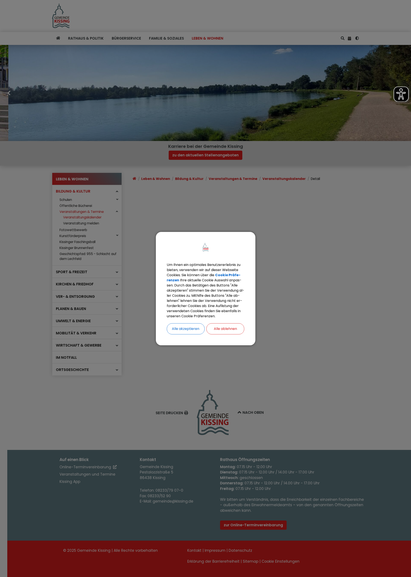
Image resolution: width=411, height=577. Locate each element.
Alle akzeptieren (185, 328)
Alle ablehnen (225, 328)
